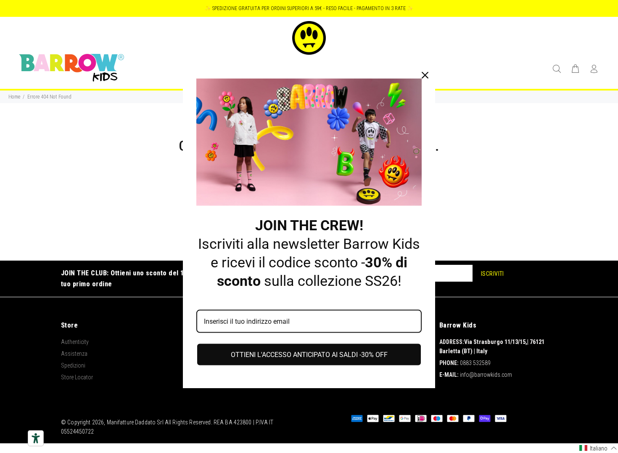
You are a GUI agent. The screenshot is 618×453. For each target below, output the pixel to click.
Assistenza (74, 353)
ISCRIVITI (492, 273)
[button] (598, 448)
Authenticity (75, 341)
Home (14, 97)
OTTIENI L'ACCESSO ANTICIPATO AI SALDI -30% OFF (309, 354)
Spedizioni (73, 365)
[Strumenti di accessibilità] (36, 438)
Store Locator (77, 377)
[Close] (425, 75)
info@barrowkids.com (486, 374)
